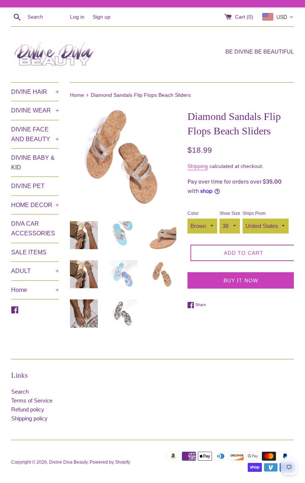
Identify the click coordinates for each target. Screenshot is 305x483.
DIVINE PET (28, 186)
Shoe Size (229, 213)
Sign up (101, 17)
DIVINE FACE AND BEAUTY (35, 134)
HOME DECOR (35, 205)
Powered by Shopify (110, 462)
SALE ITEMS (28, 252)
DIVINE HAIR (35, 92)
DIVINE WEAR (35, 110)
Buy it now (241, 280)
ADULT (35, 271)
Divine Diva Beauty (68, 462)
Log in (77, 17)
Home (35, 290)
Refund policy (27, 409)
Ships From (254, 213)
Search (20, 391)
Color (193, 213)
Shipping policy (29, 418)
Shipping (197, 166)
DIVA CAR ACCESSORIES (33, 228)
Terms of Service (31, 400)
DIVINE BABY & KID (33, 163)
